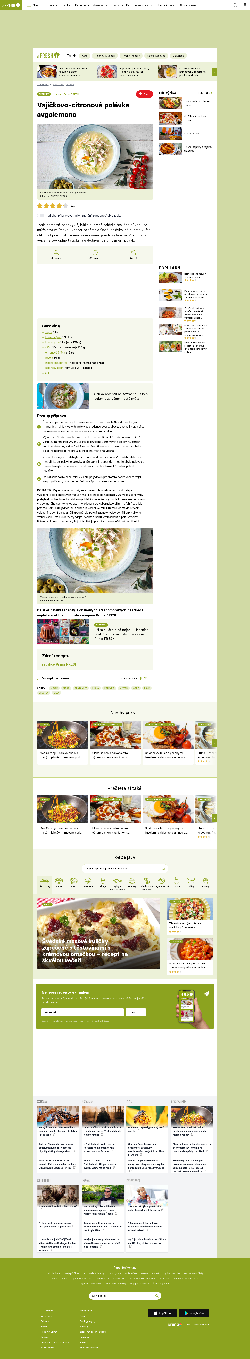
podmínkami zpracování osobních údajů (91, 1021)
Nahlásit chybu (48, 1347)
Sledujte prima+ (189, 5)
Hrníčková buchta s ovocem (195, 118)
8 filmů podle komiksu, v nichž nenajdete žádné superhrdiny (55, 1225)
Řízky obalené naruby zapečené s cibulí (195, 275)
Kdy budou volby (171, 1273)
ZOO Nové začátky (193, 1273)
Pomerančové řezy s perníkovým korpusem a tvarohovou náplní (195, 294)
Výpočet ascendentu (91, 1283)
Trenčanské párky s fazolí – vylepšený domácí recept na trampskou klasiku (194, 313)
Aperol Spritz (191, 133)
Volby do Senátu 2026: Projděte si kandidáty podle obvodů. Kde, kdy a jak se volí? (58, 1131)
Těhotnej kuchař (166, 5)
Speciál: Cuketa (143, 5)
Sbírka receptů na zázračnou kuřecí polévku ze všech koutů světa (121, 396)
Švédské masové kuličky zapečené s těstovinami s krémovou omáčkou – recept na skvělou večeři (85, 951)
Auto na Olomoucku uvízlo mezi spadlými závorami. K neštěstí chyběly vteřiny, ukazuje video (56, 1148)
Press (82, 1316)
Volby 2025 (103, 1278)
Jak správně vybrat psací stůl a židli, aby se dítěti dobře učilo (144, 1208)
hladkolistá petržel (56, 362)
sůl (47, 373)
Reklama (45, 1321)
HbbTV (44, 1326)
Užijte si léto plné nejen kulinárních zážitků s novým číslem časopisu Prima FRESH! (121, 634)
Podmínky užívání (49, 1331)
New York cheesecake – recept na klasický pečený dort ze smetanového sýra (195, 330)
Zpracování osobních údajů (93, 1331)
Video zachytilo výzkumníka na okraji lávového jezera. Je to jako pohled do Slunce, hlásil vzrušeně (146, 1164)
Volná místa (46, 1316)
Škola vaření (100, 5)
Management (86, 1310)
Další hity (204, 93)
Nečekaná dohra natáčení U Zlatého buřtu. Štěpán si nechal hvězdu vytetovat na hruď (100, 1164)
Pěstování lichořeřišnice (185, 1278)
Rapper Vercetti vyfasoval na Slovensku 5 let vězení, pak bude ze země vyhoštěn (103, 1227)
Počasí (155, 1273)
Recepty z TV (121, 5)
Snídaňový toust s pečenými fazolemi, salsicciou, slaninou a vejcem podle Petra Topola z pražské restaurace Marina (165, 755)
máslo (49, 357)
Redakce (84, 1342)
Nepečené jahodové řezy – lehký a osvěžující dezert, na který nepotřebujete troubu (134, 73)
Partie (144, 1273)
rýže (48, 347)
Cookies (45, 1337)
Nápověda (84, 1337)
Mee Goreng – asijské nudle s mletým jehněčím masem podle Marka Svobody (61, 755)
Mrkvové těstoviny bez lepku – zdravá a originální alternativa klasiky (188, 967)
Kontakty (84, 1326)
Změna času (131, 1273)
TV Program (81, 5)
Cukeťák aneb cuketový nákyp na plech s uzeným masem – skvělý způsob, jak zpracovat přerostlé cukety (73, 76)
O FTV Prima (47, 1310)
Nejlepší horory (96, 1273)
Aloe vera (165, 1278)
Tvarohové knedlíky (116, 1283)
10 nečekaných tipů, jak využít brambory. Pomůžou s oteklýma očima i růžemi (145, 1227)
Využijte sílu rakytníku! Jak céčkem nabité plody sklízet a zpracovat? (147, 1241)
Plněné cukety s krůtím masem (197, 103)
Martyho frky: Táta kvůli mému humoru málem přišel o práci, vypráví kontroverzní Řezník (100, 1210)
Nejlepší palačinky (139, 1283)
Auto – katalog (60, 1278)
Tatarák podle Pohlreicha (143, 1278)
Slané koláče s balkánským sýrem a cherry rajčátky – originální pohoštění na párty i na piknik (112, 755)
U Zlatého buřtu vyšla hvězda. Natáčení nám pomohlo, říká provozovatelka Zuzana (99, 1148)
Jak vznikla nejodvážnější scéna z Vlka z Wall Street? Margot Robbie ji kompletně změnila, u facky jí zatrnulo (57, 1245)
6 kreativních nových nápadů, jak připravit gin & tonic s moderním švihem (195, 347)
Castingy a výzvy (87, 1321)
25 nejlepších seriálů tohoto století (58, 1206)
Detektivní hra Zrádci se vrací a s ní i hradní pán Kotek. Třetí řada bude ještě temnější (102, 1131)
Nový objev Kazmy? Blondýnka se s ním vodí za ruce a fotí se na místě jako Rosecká (102, 1243)
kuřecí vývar (53, 337)
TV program (114, 1273)
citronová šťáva (55, 352)
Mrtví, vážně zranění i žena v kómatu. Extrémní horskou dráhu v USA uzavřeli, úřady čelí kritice (57, 1164)
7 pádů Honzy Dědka (82, 1278)
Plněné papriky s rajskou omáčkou (198, 148)
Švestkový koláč (161, 1283)
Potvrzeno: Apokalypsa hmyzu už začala (146, 1129)
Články (66, 5)
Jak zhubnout (54, 1273)
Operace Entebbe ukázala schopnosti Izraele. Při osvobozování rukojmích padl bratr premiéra (146, 1149)
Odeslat (136, 1012)
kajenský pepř (54, 367)
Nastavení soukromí (89, 1347)
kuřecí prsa (52, 342)
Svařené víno (119, 1278)
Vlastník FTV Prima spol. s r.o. (55, 1342)
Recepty (52, 5)
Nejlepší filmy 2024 (75, 1273)
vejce (48, 332)
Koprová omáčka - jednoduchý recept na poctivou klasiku (192, 72)
